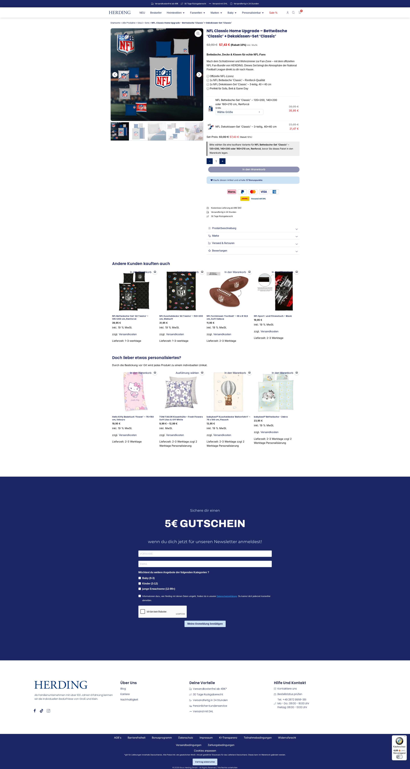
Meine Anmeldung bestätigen (205, 623)
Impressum (206, 737)
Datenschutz (185, 737)
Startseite (115, 22)
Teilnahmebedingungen (258, 737)
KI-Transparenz (228, 737)
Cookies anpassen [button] (205, 750)
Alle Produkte (128, 22)
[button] (114, 74)
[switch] (399, 757)
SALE (140, 22)
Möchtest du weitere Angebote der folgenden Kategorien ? (173, 572)
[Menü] (405, 737)
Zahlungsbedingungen (221, 745)
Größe (218, 108)
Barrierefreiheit (136, 737)
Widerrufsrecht (287, 737)
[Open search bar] (293, 12)
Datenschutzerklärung (227, 596)
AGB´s (117, 737)
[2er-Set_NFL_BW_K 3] (157, 74)
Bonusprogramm (162, 737)
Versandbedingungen (188, 745)
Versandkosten (128, 334)
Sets (147, 22)
